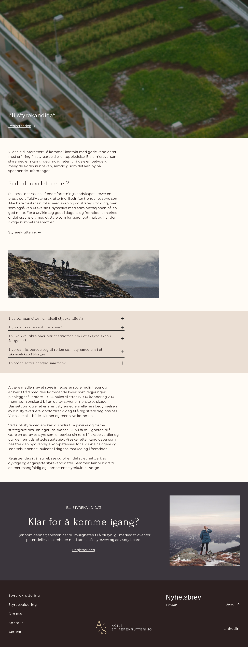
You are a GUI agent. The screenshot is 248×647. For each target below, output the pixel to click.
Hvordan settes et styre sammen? (37, 363)
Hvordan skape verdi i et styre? (35, 327)
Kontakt (15, 623)
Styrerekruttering (24, 595)
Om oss (15, 614)
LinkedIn (232, 629)
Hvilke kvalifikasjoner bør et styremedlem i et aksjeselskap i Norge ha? (60, 338)
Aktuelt (15, 632)
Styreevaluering (22, 605)
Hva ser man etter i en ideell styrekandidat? (46, 318)
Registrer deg (83, 550)
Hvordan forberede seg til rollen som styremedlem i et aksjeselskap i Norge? (55, 351)
